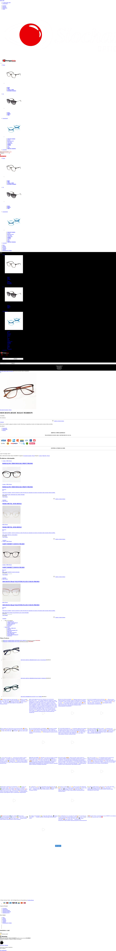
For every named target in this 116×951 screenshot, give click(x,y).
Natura (8, 147)
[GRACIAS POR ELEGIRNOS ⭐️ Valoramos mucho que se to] (72, 713)
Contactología (5, 118)
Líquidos (9, 144)
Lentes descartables (6, 910)
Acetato (40, 455)
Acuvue (8, 139)
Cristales (4, 246)
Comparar (4, 248)
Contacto (4, 249)
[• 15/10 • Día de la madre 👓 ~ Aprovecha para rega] (14, 771)
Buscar (15, 358)
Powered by (4, 945)
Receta (3, 64)
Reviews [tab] (4, 430)
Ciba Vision (9, 142)
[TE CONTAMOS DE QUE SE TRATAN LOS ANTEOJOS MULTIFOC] (43, 713)
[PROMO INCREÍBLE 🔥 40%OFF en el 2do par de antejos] (43, 771)
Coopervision (9, 143)
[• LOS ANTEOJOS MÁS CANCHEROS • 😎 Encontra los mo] (43, 742)
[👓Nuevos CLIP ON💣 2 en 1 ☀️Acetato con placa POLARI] (72, 800)
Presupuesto (59, 366)
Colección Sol (59, 367)
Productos (59, 369)
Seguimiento (4, 7)
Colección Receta (59, 365)
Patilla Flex (44, 455)
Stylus (9, 635)
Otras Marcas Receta (11, 632)
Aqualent (9, 145)
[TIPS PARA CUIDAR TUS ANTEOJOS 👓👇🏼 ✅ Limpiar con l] (14, 800)
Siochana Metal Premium (12, 634)
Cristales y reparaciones (12, 622)
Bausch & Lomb (10, 140)
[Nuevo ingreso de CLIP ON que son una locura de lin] (14, 742)
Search (3, 357)
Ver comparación (3, 950)
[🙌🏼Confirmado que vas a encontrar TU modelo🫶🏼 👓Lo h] (72, 829)
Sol (3, 93)
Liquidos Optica (11, 623)
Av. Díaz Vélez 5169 (6, 2)
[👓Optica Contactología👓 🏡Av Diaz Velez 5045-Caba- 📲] (43, 829)
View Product (5, 496)
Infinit (9, 629)
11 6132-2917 (5, 3)
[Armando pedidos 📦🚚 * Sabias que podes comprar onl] (72, 771)
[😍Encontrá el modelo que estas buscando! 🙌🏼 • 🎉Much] (14, 713)
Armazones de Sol (5, 912)
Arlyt (8, 146)
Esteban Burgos (31, 900)
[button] (0, 372)
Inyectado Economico (9, 371)
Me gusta (4, 247)
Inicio (3, 245)
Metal (3, 501)
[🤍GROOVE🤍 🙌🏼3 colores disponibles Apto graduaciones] (43, 800)
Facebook (4, 5)
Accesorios (4, 149)
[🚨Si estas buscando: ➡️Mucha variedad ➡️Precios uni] (14, 829)
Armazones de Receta (6, 911)
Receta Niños (10, 633)
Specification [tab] (4, 429)
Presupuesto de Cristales (7, 250)
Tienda (3, 8)
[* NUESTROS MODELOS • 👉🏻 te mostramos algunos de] (72, 742)
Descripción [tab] (4, 428)
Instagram (4, 6)
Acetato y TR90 (5, 460)
